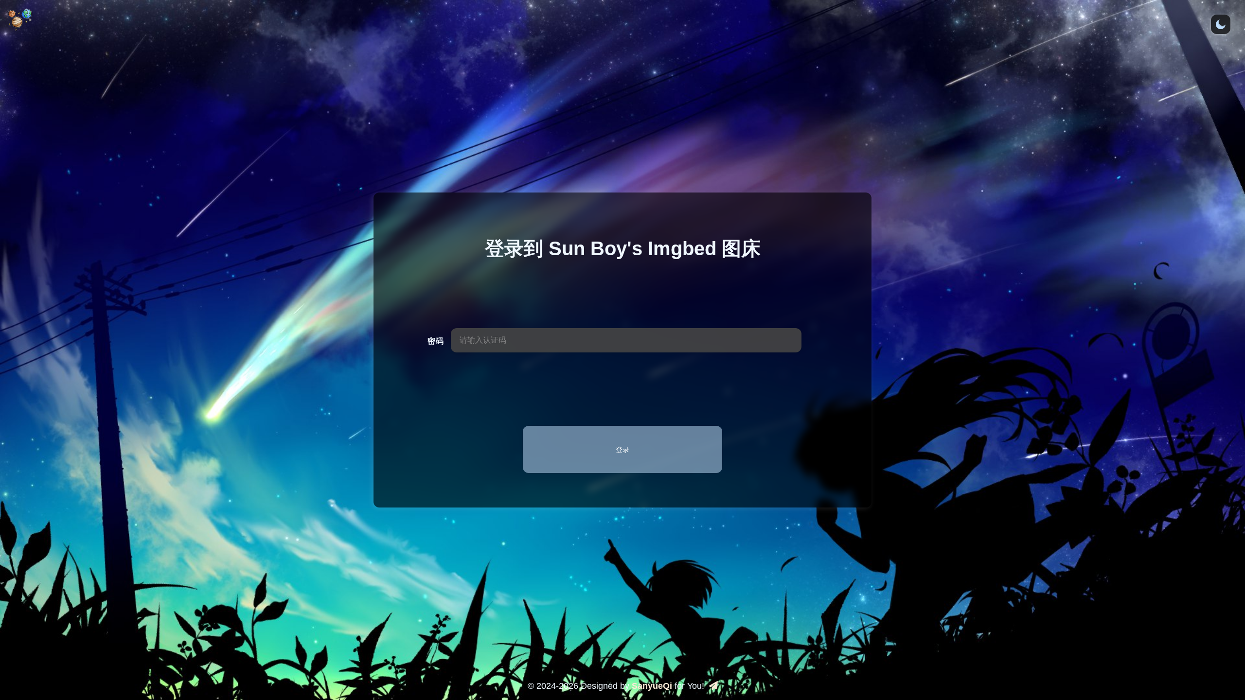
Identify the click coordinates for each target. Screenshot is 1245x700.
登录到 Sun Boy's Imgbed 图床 (623, 248)
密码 (435, 341)
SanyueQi (652, 686)
